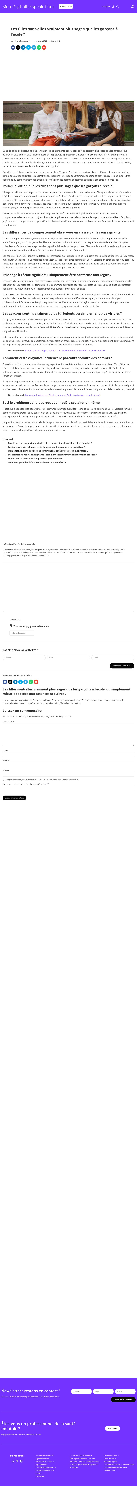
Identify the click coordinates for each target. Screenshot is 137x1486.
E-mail (6, 760)
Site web (6, 770)
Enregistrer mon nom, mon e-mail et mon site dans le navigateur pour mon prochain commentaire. (42, 780)
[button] (132, 6)
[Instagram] (13, 1461)
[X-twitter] (17, 1461)
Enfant (53, 41)
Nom (5, 750)
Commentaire (9, 721)
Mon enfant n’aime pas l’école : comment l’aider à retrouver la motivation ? (62, 395)
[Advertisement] (68, 76)
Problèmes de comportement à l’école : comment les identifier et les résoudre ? (65, 350)
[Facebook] (21, 1461)
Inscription (106, 6)
